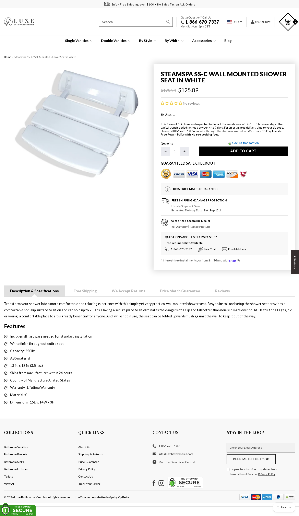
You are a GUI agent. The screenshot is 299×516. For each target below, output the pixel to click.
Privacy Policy (87, 469)
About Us (84, 447)
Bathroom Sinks (14, 462)
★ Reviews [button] (295, 262)
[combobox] (135, 21)
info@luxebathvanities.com (176, 454)
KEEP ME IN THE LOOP (251, 459)
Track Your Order (89, 483)
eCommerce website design (96, 497)
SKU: (164, 114)
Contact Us (85, 476)
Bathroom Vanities (16, 447)
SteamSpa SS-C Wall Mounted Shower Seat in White (45, 57)
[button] (76, 40)
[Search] (168, 21)
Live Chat (210, 249)
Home (7, 57)
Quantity (167, 143)
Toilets (8, 476)
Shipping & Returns (90, 454)
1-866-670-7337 (201, 22)
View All (9, 483)
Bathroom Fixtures (16, 469)
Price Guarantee (88, 462)
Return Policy (175, 134)
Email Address (237, 249)
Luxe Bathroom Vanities (30, 497)
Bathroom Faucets (15, 454)
